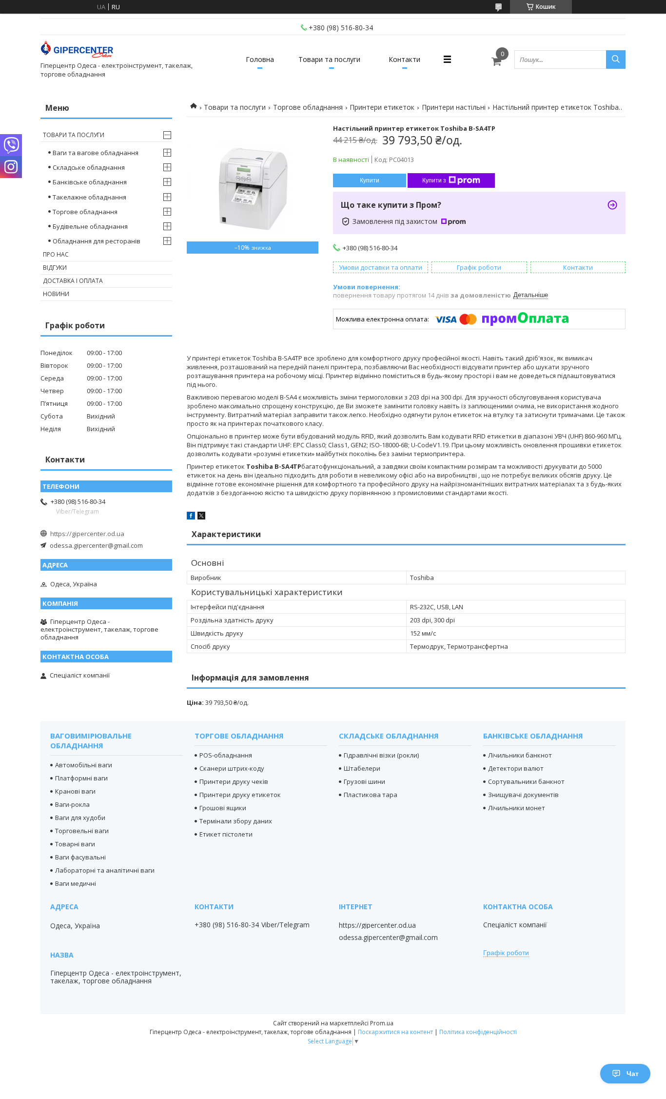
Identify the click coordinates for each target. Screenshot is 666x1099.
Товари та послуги (329, 59)
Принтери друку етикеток (240, 794)
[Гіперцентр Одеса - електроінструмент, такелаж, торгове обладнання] (77, 50)
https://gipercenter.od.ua (87, 534)
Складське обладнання (89, 167)
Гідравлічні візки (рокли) (381, 755)
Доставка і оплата (73, 281)
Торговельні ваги (82, 830)
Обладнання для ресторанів (96, 241)
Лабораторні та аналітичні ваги (105, 870)
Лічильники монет (516, 807)
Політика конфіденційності (478, 1032)
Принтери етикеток (382, 107)
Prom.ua (381, 1023)
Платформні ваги (81, 778)
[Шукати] (616, 59)
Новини (56, 294)
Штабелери (362, 768)
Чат (633, 1074)
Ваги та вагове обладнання (95, 152)
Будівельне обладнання (90, 226)
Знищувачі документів (523, 794)
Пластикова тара (370, 794)
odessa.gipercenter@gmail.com (96, 545)
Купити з (434, 180)
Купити (369, 180)
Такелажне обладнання (89, 197)
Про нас (56, 254)
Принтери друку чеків (233, 781)
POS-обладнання (225, 755)
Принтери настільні (454, 107)
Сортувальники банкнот (526, 781)
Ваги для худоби (80, 817)
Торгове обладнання (308, 107)
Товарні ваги (75, 843)
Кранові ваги (75, 791)
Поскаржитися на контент (395, 1032)
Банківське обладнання (90, 182)
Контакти (404, 59)
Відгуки (55, 267)
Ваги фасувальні (80, 857)
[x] (201, 517)
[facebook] (191, 517)
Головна (260, 59)
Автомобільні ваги (83, 764)
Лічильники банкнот (520, 755)
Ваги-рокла (72, 804)
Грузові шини (364, 781)
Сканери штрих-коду (231, 768)
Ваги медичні (75, 883)
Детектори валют (516, 768)
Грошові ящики (222, 807)
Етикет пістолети (226, 834)
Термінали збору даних (235, 821)
